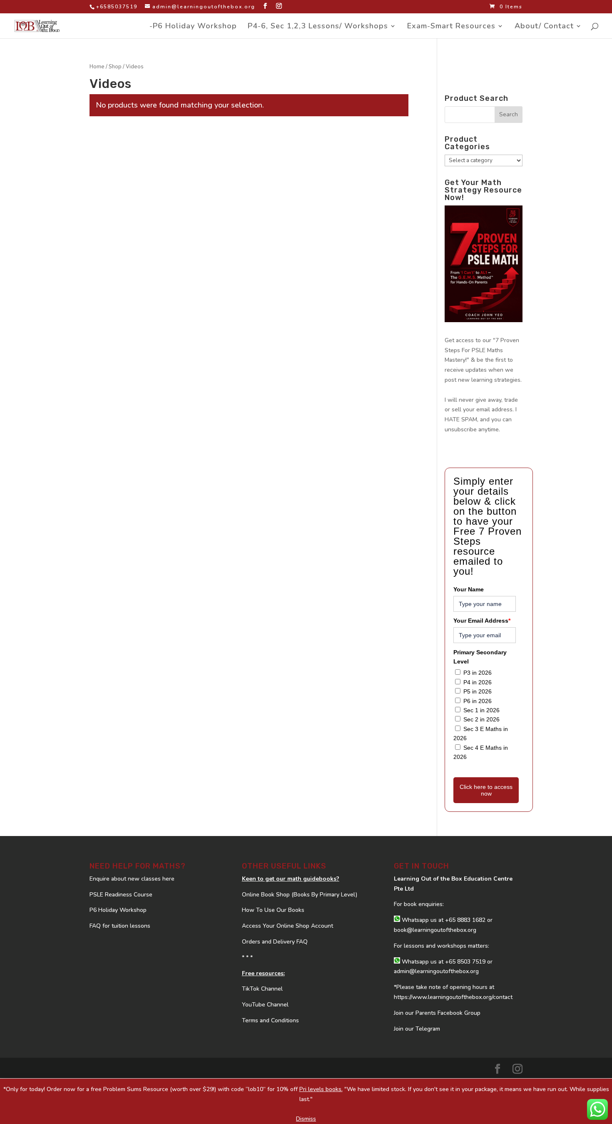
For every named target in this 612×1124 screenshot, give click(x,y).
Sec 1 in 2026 (481, 710)
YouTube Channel (265, 1005)
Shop (115, 66)
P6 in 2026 (477, 701)
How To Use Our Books (273, 910)
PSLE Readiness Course (121, 895)
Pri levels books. (321, 1089)
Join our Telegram (417, 1029)
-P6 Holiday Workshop (193, 27)
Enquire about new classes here (132, 879)
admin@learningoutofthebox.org (436, 971)
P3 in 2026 (477, 672)
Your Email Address (481, 620)
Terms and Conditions (270, 1020)
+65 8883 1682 (465, 920)
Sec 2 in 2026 (481, 719)
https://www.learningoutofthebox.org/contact (453, 997)
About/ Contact (544, 27)
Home (97, 66)
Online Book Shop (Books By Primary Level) (299, 895)
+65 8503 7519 (465, 962)
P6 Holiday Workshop (118, 910)
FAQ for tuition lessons (120, 926)
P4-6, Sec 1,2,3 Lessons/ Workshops (318, 27)
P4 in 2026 (477, 682)
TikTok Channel (262, 989)
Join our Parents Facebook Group (437, 1013)
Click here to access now (486, 790)
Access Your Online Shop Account (287, 926)
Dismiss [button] (306, 1119)
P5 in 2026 (477, 691)
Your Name (468, 589)
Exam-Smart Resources (451, 27)
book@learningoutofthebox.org (435, 930)
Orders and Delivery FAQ (275, 942)
